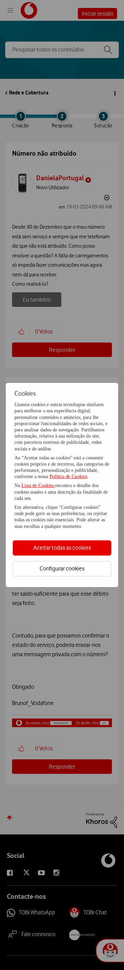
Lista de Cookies (38, 485)
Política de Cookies (68, 476)
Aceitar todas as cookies (62, 547)
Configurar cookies (62, 568)
